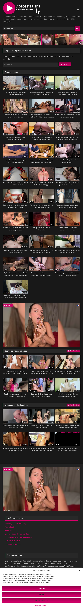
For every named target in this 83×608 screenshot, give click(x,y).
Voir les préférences (41, 600)
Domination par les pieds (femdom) (18, 537)
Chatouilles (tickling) (12, 544)
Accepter (41, 588)
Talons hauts (9, 527)
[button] (80, 570)
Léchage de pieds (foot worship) (17, 534)
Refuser (41, 594)
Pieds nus (8, 530)
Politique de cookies (40, 605)
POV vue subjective (12, 541)
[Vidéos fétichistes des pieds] (41, 8)
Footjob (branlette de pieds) (15, 524)
